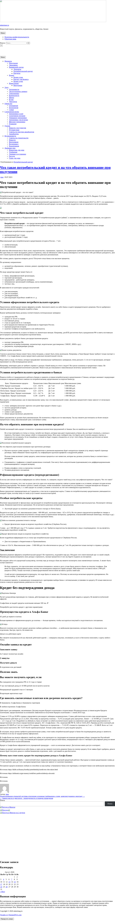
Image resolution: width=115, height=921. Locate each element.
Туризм (7, 126)
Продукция (13, 63)
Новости (12, 140)
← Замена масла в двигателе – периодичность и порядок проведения (26, 798)
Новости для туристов (17, 128)
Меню (3, 33)
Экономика (13, 65)
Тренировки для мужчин (18, 120)
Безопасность (14, 95)
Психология (13, 108)
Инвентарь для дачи (16, 150)
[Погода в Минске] (7, 807)
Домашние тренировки (18, 118)
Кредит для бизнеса (21, 79)
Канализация (14, 146)
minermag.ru (4, 25)
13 (9, 882)
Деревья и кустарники (17, 154)
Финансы (8, 61)
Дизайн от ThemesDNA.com (10, 915)
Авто (6, 87)
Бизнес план (18, 77)
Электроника (14, 93)
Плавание (13, 124)
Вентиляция (13, 142)
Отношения (13, 106)
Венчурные (17, 85)
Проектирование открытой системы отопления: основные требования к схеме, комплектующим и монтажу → (42, 796)
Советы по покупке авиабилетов (21, 132)
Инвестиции (14, 83)
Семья (11, 110)
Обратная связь (10, 39)
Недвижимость (10, 136)
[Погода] (5, 809)
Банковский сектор (16, 67)
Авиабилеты (14, 134)
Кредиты (16, 73)
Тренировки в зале (16, 114)
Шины (11, 97)
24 (1, 887)
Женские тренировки (17, 122)
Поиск (2, 800)
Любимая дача (9, 148)
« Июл (2, 892)
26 (7, 887)
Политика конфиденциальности (16, 37)
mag (1, 177)
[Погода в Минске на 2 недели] (12, 812)
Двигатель (13, 102)
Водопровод (13, 144)
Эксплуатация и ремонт (18, 91)
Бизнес (11, 75)
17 (1, 884)
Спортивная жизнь (11, 112)
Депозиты (17, 69)
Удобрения (13, 152)
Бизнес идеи (18, 81)
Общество (8, 104)
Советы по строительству (19, 138)
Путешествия (14, 130)
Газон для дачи (14, 158)
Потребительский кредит (23, 71)
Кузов (11, 100)
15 (15, 882)
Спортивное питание (17, 116)
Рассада (12, 156)
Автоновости (14, 89)
